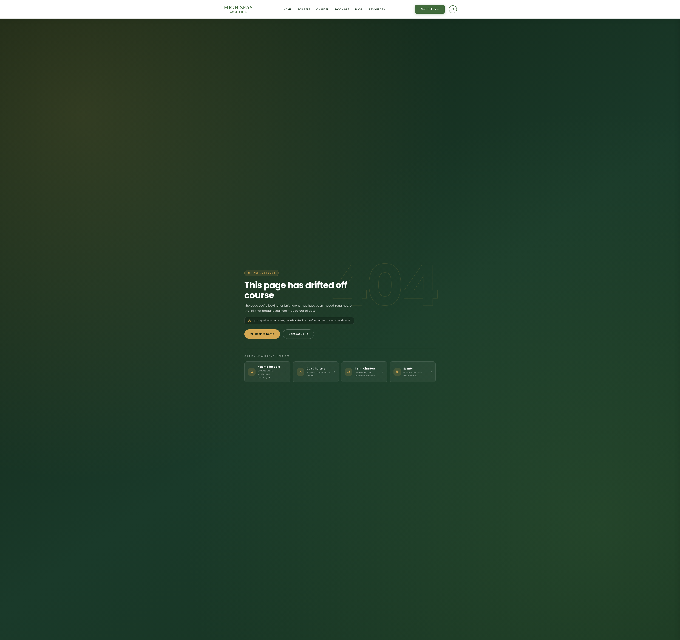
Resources (377, 9)
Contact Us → (430, 9)
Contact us (296, 334)
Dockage (342, 9)
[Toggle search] (453, 9)
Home (287, 9)
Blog (359, 9)
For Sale (304, 9)
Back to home (264, 334)
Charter (322, 9)
